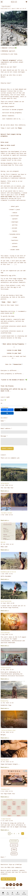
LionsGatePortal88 (5, 632)
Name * (3, 421)
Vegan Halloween (5, 760)
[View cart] (26, 2)
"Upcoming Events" (5, 789)
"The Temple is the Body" (6, 513)
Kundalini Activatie (6, 668)
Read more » (5, 491)
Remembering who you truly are (8, 572)
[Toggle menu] (1, 2)
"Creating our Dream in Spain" (8, 730)
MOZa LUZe (3, 542)
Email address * (6, 428)
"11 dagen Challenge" (6, 819)
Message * (4, 436)
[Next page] (22, 833)
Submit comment (7, 448)
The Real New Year (5, 483)
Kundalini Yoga (4, 701)
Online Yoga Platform (6, 601)
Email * (3, 857)
